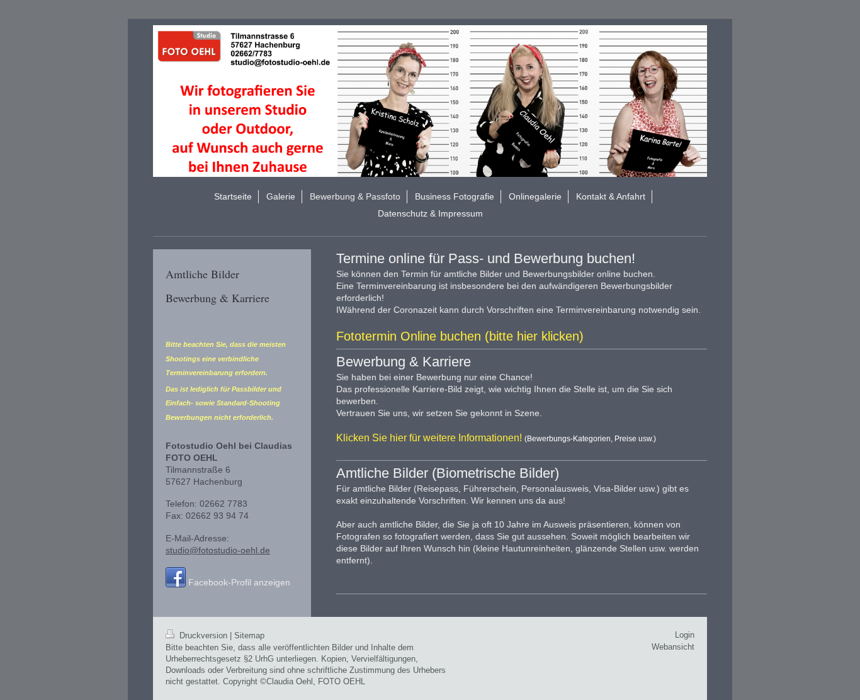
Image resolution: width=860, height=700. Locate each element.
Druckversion (203, 635)
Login (684, 635)
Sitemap (249, 635)
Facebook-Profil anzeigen (239, 582)
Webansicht (673, 647)
